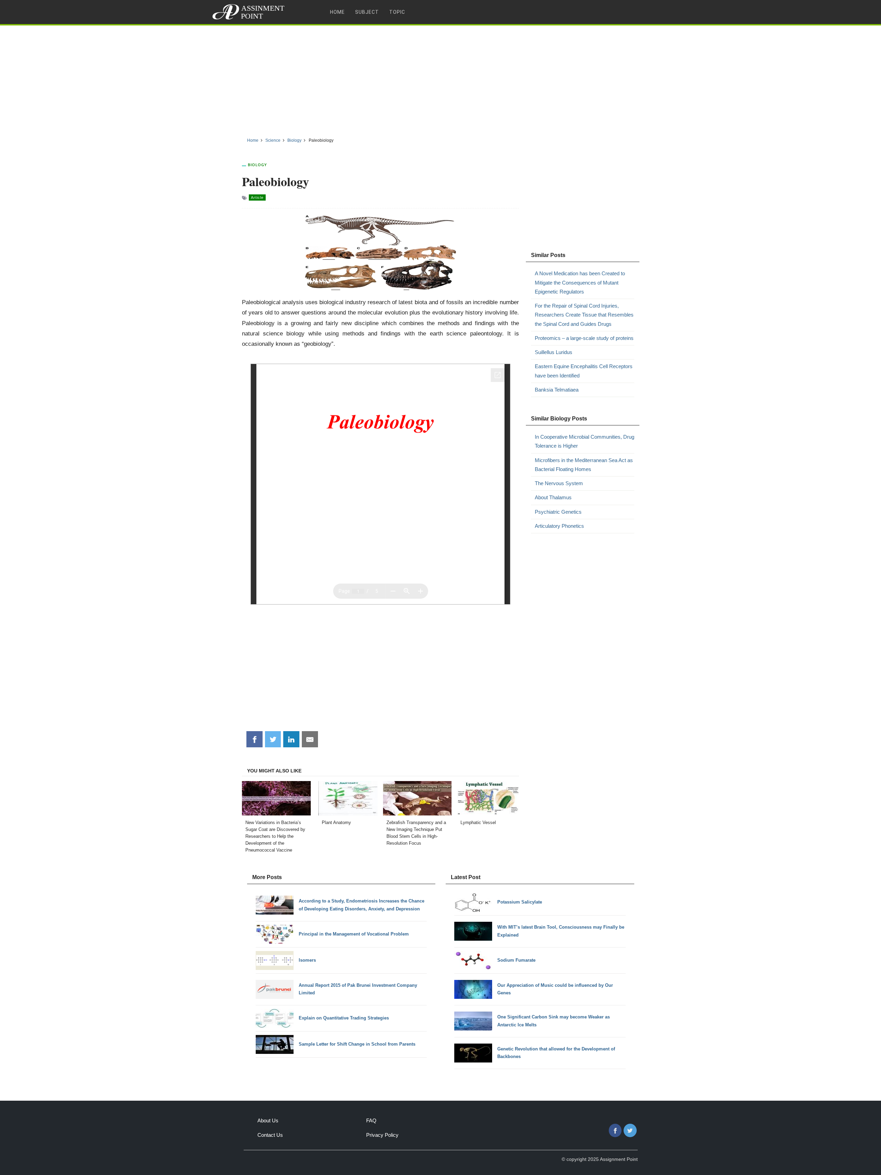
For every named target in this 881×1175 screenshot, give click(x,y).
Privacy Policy (382, 1135)
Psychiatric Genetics (558, 512)
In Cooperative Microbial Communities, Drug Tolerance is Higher (584, 441)
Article (257, 197)
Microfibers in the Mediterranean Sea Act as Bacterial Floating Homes (584, 464)
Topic (397, 12)
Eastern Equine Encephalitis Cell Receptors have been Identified (584, 370)
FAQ (371, 1120)
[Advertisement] (440, 79)
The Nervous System (559, 483)
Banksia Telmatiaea (557, 390)
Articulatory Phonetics (559, 526)
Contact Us (270, 1135)
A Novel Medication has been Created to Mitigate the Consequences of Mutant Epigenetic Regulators (580, 282)
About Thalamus (553, 497)
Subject (367, 12)
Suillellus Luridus (553, 352)
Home (337, 12)
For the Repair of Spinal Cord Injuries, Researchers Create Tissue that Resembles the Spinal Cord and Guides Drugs (584, 315)
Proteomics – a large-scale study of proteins (584, 338)
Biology (257, 164)
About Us (267, 1120)
